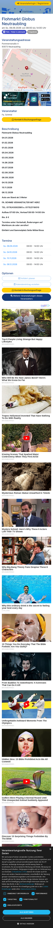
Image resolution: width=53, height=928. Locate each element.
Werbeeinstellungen (27, 884)
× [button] (50, 849)
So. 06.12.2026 (10, 264)
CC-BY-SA (47, 90)
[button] (26, 923)
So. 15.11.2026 (9, 258)
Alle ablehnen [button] (26, 918)
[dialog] (26, 887)
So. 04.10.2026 (10, 252)
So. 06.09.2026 (10, 246)
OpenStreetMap (28, 90)
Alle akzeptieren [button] (26, 912)
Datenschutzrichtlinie (28, 889)
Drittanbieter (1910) (19, 872)
